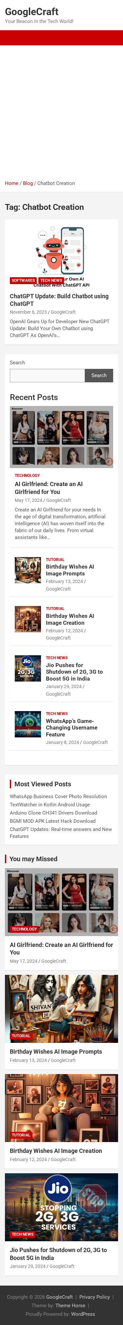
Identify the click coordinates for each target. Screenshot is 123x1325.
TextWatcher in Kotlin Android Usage (50, 805)
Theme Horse (70, 1306)
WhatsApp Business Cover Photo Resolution (58, 796)
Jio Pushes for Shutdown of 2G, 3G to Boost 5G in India (74, 672)
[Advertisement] (61, 110)
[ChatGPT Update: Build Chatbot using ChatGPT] (61, 253)
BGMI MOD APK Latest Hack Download (52, 821)
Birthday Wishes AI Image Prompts (70, 569)
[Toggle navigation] (13, 37)
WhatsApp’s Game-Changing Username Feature (71, 728)
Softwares (23, 280)
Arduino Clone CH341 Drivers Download (53, 813)
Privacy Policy (94, 1297)
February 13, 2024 (64, 581)
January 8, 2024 (62, 742)
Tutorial (55, 559)
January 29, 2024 (64, 686)
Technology (27, 475)
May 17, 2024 (28, 500)
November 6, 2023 (28, 312)
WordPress (83, 1314)
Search (17, 363)
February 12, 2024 (64, 630)
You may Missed (33, 859)
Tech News (51, 280)
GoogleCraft (31, 11)
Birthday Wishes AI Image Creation (70, 619)
